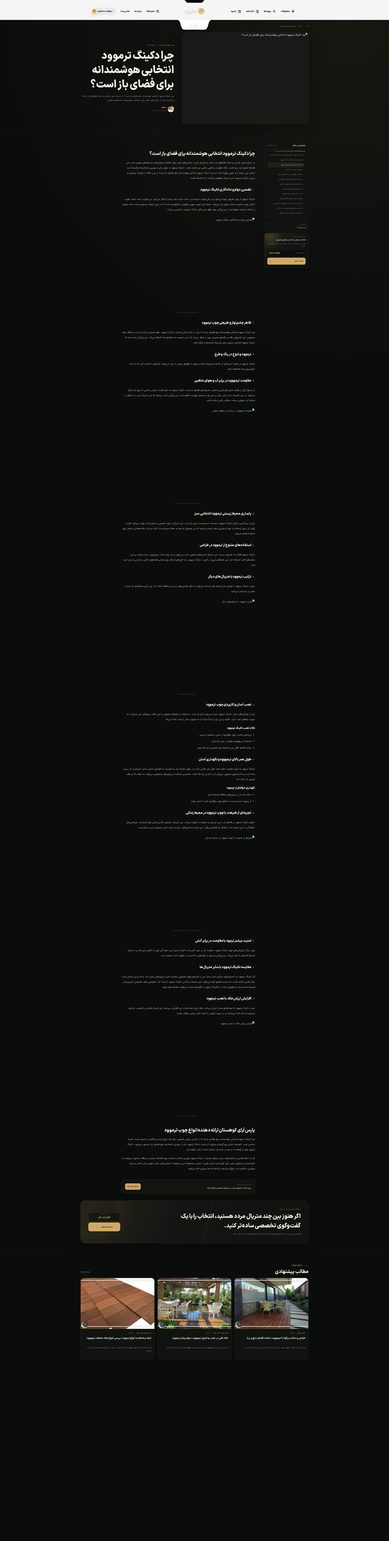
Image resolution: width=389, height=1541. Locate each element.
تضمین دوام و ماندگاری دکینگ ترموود (291, 160)
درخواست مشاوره (286, 261)
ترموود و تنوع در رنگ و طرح (294, 170)
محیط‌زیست (203, 523)
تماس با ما (125, 11)
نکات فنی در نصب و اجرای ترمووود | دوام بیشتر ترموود (200, 1338)
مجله (300, 26)
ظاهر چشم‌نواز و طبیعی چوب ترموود (291, 165)
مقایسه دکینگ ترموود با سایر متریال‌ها (291, 213)
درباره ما (138, 11)
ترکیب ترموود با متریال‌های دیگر (293, 189)
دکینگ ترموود (190, 209)
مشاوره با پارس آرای (133, 1186)
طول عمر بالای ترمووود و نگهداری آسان (291, 199)
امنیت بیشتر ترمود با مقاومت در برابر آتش (289, 208)
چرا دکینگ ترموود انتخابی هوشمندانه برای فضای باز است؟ (286, 155)
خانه (307, 26)
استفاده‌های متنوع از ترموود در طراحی (291, 184)
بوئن (145, 1163)
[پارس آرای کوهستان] (194, 13)
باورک (131, 1163)
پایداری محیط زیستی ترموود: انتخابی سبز (290, 179)
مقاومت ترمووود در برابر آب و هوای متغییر (289, 174)
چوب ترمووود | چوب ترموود (288, 26)
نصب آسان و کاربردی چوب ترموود (292, 194)
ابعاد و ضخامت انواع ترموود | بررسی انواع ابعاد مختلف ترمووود (119, 1338)
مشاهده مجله (85, 1272)
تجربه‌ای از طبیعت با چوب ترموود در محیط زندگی (288, 203)
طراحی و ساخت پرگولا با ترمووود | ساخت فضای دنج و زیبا (276, 1338)
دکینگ (207, 173)
